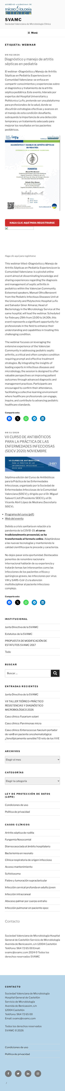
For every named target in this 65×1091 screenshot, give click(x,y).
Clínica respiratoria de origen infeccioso (28, 860)
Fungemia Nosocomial (18, 839)
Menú (34, 32)
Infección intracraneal (18, 894)
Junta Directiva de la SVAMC (21, 627)
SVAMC (13, 19)
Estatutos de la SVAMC (18, 634)
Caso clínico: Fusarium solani (22, 716)
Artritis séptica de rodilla (19, 832)
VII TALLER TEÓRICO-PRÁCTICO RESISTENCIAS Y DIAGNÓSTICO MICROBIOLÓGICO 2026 (24, 705)
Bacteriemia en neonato (19, 853)
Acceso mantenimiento (18, 866)
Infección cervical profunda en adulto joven (30, 887)
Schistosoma (12, 873)
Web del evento (14, 518)
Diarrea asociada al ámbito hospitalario (27, 846)
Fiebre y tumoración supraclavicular (26, 880)
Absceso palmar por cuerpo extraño (26, 901)
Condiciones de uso (16, 805)
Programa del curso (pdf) (19, 514)
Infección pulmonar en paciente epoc (26, 907)
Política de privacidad (17, 811)
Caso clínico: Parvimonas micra (23, 723)
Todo (8, 651)
